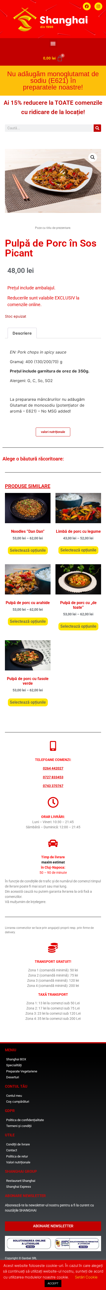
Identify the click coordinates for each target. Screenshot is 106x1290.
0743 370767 (53, 786)
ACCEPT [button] (53, 1283)
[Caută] (97, 128)
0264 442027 (53, 768)
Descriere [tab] (22, 333)
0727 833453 (53, 777)
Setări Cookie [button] (86, 1277)
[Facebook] (87, 6)
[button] (53, 43)
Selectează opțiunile (28, 550)
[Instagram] (98, 6)
